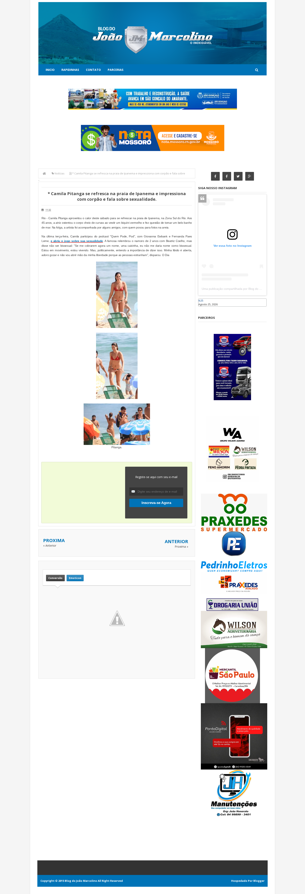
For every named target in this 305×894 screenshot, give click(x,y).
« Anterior (49, 545)
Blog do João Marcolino (81, 881)
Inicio (50, 70)
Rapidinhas (70, 70)
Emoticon (75, 578)
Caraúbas (204, 308)
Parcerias (115, 70)
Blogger (259, 881)
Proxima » (181, 546)
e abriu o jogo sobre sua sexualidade (77, 241)
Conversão (55, 578)
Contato (93, 70)
